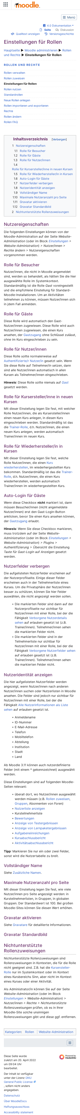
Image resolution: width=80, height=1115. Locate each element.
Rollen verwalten (14, 72)
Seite (47, 29)
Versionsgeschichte (61, 33)
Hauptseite (12, 50)
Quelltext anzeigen (28, 33)
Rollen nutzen (12, 89)
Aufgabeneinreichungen (32, 833)
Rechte (8, 111)
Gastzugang (32, 335)
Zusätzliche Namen (27, 873)
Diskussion (67, 29)
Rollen (29, 1032)
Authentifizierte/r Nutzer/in (23, 361)
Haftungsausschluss (16, 1106)
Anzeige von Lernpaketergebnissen (40, 828)
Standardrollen (13, 94)
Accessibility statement (18, 1112)
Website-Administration (56, 1032)
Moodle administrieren (41, 50)
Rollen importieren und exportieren (26, 105)
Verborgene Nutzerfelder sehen (52, 651)
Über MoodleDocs (15, 1101)
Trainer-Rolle (18, 427)
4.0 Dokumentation (58, 25)
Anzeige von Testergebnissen (36, 823)
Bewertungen (24, 818)
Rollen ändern (12, 116)
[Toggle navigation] (5, 5)
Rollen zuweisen (14, 78)
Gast (65, 382)
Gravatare (20, 925)
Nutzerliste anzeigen (30, 808)
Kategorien (13, 1032)
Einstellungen (58, 241)
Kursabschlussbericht (30, 838)
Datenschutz (12, 1095)
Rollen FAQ (11, 122)
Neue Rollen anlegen (17, 100)
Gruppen (21, 803)
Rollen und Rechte (22, 64)
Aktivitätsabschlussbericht (34, 843)
